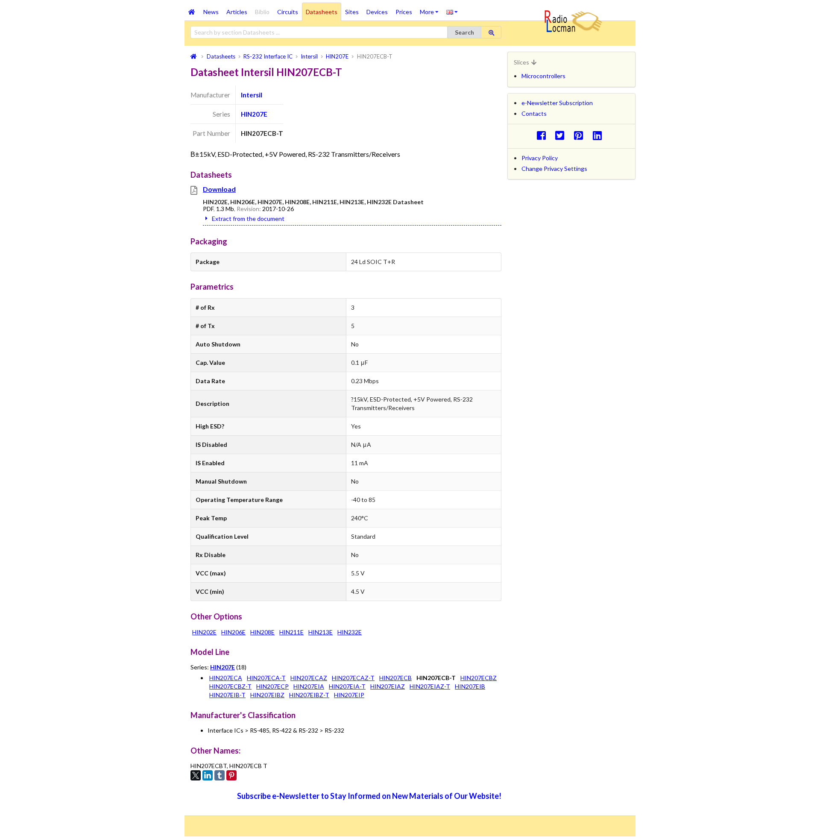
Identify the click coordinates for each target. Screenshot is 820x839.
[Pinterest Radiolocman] (581, 135)
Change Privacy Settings (554, 168)
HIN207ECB (395, 677)
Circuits (287, 11)
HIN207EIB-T (227, 694)
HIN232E (349, 632)
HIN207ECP (272, 686)
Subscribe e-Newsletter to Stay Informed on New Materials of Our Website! (369, 796)
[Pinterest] (231, 775)
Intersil (251, 95)
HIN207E (254, 114)
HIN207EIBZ (267, 694)
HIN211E (291, 632)
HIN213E (320, 632)
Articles (236, 11)
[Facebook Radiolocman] (543, 135)
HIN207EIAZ (387, 686)
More (431, 9)
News (211, 11)
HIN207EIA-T (347, 686)
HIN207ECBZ (478, 677)
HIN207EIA (308, 686)
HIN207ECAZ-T (353, 677)
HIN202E (204, 632)
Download (219, 189)
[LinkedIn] (207, 775)
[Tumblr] (219, 775)
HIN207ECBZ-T (230, 686)
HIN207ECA (225, 677)
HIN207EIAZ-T (430, 686)
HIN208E (262, 632)
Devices (377, 11)
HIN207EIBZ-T (309, 694)
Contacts (534, 113)
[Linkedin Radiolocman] (599, 135)
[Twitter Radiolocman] (562, 135)
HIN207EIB (470, 686)
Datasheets (321, 11)
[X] (195, 775)
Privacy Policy (539, 157)
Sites (352, 11)
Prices (403, 11)
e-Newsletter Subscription (557, 102)
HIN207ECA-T (266, 677)
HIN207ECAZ (308, 677)
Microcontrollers (543, 75)
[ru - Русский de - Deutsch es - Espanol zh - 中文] (452, 12)
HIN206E (233, 632)
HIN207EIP (349, 694)
